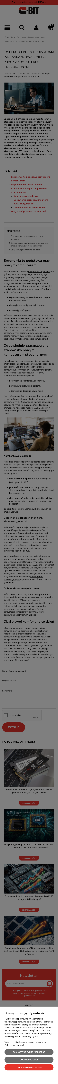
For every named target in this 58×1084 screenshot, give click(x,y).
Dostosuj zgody (29, 1060)
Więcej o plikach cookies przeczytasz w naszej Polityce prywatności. (27, 1044)
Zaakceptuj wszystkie (29, 1067)
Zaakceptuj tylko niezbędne (29, 1052)
